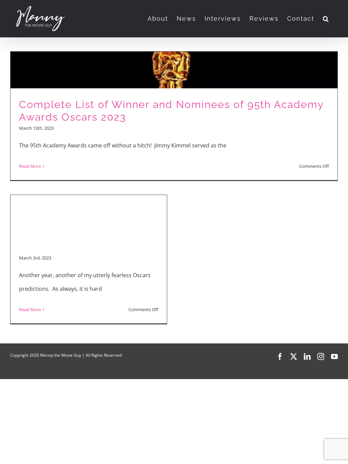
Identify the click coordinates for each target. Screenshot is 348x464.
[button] (326, 19)
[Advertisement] (88, 200)
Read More (30, 166)
